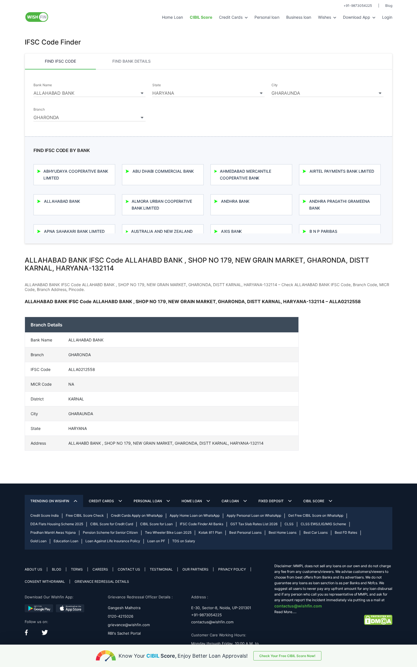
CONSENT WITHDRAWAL (45, 581)
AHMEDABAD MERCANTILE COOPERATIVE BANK (245, 174)
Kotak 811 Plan (210, 532)
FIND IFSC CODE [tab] (60, 61)
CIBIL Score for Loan (156, 524)
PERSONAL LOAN (148, 501)
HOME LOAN (192, 501)
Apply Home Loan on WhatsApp (195, 515)
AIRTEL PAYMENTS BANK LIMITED (341, 171)
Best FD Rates (346, 532)
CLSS (289, 524)
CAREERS (100, 569)
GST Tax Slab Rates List (253, 524)
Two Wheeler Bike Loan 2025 (168, 532)
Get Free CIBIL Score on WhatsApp (315, 515)
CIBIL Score (313, 501)
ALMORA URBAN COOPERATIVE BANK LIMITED (162, 204)
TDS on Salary (183, 541)
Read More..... (285, 612)
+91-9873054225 (358, 5)
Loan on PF (156, 541)
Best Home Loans (282, 532)
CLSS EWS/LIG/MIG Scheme (323, 524)
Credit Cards (231, 17)
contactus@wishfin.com (212, 622)
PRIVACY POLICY (232, 569)
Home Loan (172, 17)
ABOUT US (33, 569)
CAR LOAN (230, 501)
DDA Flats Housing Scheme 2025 (56, 524)
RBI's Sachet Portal (124, 633)
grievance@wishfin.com (129, 624)
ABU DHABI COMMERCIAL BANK (163, 171)
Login (387, 17)
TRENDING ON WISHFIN (49, 501)
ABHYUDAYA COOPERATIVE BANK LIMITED (75, 174)
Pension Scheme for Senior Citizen (110, 532)
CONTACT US (129, 569)
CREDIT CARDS (101, 501)
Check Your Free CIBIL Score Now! (287, 656)
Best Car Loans (316, 532)
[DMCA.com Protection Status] (378, 619)
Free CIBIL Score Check (85, 515)
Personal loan (266, 17)
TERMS (77, 569)
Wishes (325, 17)
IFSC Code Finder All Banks (201, 524)
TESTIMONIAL (161, 569)
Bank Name (42, 85)
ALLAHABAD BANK (62, 201)
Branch (39, 109)
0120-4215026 (120, 616)
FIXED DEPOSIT (271, 501)
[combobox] (89, 92)
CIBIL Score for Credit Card (111, 524)
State (156, 85)
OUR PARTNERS (195, 569)
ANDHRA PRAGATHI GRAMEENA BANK (339, 204)
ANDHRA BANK (235, 201)
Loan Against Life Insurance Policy (112, 541)
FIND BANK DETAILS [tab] (131, 61)
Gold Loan (38, 541)
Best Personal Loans (245, 532)
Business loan (298, 17)
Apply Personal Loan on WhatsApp (254, 515)
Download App (357, 17)
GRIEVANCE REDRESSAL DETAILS (102, 581)
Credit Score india (44, 515)
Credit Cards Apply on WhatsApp (137, 515)
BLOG (56, 569)
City (274, 85)
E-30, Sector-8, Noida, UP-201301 (221, 607)
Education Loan (66, 541)
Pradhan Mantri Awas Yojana (53, 532)
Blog (388, 5)
